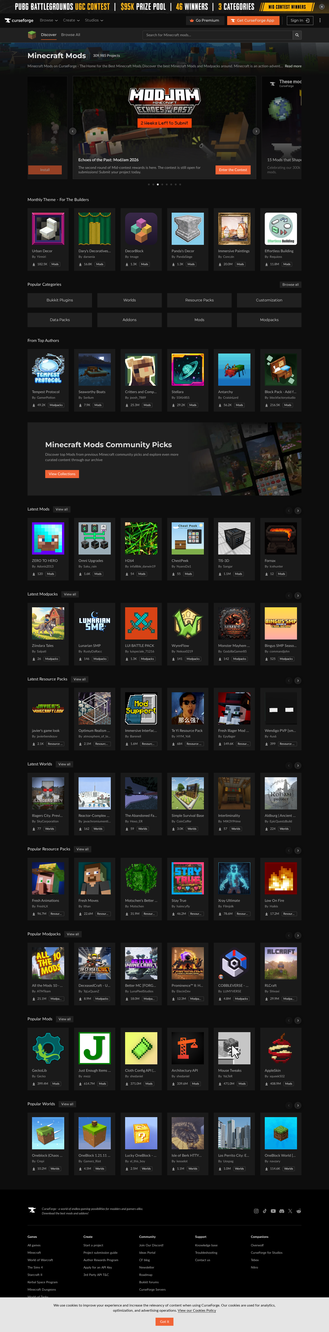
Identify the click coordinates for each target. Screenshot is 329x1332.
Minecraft (34, 1252)
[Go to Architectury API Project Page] (187, 1059)
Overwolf (257, 1245)
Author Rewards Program (100, 1260)
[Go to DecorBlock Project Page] (141, 239)
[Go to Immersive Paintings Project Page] (234, 239)
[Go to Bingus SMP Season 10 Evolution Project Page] (280, 634)
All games (34, 1245)
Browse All (70, 35)
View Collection (221, 170)
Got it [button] (164, 1322)
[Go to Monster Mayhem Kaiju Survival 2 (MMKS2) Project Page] (234, 634)
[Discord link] (281, 1211)
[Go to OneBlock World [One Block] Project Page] (280, 1144)
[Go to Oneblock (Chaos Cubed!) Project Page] (48, 1144)
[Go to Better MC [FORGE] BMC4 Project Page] (141, 974)
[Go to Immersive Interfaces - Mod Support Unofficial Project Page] (141, 719)
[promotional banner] (164, 6)
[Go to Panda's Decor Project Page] (187, 239)
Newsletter (146, 1267)
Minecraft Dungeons (42, 1289)
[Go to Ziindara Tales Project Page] (48, 634)
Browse (46, 20)
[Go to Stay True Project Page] (187, 889)
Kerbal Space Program (43, 1282)
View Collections (62, 474)
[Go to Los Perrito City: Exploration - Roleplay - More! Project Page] (234, 1144)
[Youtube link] (273, 1211)
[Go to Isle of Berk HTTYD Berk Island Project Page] (187, 1144)
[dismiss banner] (322, 6)
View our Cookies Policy (197, 1310)
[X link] (290, 1211)
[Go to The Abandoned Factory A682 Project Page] (141, 804)
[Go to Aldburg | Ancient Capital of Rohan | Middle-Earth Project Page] (280, 804)
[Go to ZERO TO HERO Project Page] (48, 549)
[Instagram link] (256, 1211)
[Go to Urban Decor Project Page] (48, 239)
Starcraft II (35, 1275)
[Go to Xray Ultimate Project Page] (234, 889)
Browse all (290, 285)
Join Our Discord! (151, 1245)
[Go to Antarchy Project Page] (234, 380)
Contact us (202, 1260)
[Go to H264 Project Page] (141, 549)
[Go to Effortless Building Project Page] (280, 239)
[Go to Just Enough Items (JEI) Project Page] (94, 1059)
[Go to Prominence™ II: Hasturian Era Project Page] (187, 974)
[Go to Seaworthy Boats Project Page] (94, 380)
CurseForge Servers (152, 1289)
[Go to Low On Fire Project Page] (280, 889)
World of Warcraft (40, 1260)
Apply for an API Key (97, 1267)
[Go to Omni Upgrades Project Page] (94, 549)
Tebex (255, 1260)
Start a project (93, 1245)
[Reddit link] (298, 1211)
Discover (49, 35)
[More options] (320, 20)
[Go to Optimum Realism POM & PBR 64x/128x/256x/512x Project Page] (94, 719)
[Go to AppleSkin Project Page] (280, 1059)
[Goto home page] (19, 20)
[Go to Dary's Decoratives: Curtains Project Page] (94, 239)
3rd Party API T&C (96, 1275)
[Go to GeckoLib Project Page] (48, 1059)
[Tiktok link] (264, 1211)
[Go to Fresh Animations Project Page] (48, 889)
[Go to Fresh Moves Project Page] (94, 889)
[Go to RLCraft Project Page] (280, 974)
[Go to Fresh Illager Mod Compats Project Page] (234, 719)
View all (62, 509)
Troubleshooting (206, 1252)
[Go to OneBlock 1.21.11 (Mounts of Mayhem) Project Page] (94, 1144)
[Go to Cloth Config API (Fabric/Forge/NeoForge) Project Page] (141, 1059)
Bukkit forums (149, 1282)
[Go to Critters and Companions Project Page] (141, 380)
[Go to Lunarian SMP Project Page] (94, 634)
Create (69, 20)
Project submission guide (100, 1252)
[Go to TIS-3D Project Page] (234, 549)
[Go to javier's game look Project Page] (48, 719)
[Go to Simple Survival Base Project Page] (187, 804)
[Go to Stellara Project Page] (187, 380)
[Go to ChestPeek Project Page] (187, 549)
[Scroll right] (297, 510)
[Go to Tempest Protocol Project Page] (48, 380)
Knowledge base (206, 1245)
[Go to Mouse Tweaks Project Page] (234, 1059)
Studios (92, 20)
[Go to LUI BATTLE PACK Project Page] (141, 634)
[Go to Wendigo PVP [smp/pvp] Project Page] (280, 719)
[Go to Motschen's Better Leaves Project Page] (141, 889)
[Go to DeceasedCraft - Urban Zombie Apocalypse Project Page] (94, 974)
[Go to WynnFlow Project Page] (187, 634)
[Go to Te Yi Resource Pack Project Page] (187, 719)
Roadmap (145, 1275)
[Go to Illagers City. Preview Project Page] (48, 804)
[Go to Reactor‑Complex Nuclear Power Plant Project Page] (94, 804)
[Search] (297, 35)
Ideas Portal (147, 1252)
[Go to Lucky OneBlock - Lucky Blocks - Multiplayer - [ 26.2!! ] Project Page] (141, 1144)
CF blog (144, 1260)
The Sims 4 (35, 1267)
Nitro (254, 1267)
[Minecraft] (32, 35)
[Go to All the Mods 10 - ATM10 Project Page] (48, 974)
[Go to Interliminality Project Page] (234, 804)
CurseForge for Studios (266, 1252)
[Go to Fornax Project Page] (280, 549)
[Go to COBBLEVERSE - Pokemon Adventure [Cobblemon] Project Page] (234, 974)
